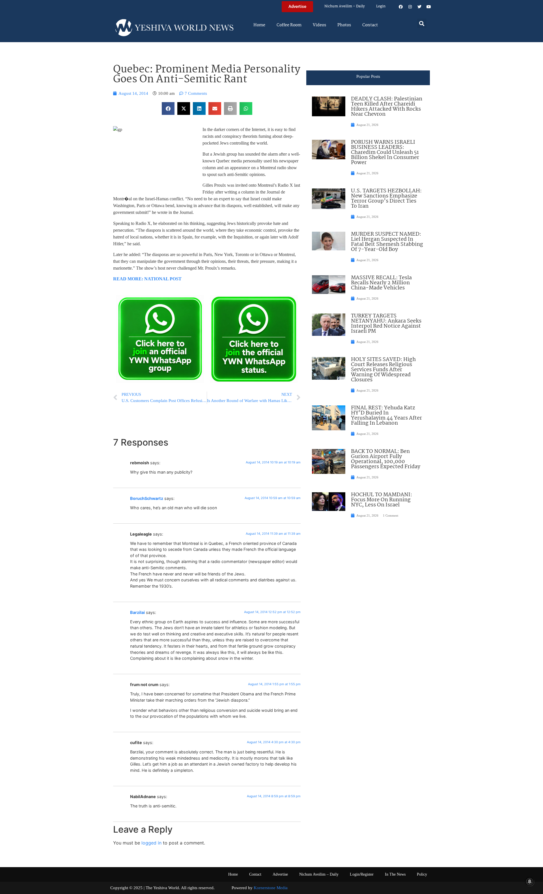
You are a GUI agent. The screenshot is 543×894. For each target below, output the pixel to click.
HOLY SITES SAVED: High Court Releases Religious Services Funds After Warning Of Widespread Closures (383, 369)
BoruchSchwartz (146, 498)
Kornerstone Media (271, 888)
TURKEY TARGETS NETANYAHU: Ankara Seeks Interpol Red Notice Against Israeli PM (386, 324)
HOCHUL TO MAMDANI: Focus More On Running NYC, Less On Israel (381, 500)
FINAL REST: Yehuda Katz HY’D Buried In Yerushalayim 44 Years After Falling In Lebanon (386, 415)
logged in (151, 843)
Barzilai (137, 612)
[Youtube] (429, 7)
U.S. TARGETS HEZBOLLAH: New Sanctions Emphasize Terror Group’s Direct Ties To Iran (386, 198)
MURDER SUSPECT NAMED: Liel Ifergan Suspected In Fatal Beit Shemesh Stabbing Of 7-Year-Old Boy (387, 242)
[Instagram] (410, 7)
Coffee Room (289, 25)
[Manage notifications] (529, 881)
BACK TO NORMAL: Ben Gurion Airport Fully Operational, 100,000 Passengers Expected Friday (385, 459)
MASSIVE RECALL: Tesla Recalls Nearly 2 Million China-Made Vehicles (381, 283)
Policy (422, 874)
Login (380, 6)
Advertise (280, 874)
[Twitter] (419, 7)
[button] (421, 23)
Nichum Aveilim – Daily (344, 6)
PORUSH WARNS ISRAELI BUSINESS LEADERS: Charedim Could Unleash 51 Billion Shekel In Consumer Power (385, 152)
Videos (319, 25)
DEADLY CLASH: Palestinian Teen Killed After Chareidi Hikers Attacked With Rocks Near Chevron (386, 107)
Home (259, 25)
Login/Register (362, 874)
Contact (370, 25)
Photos (344, 25)
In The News (395, 874)
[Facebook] (401, 7)
